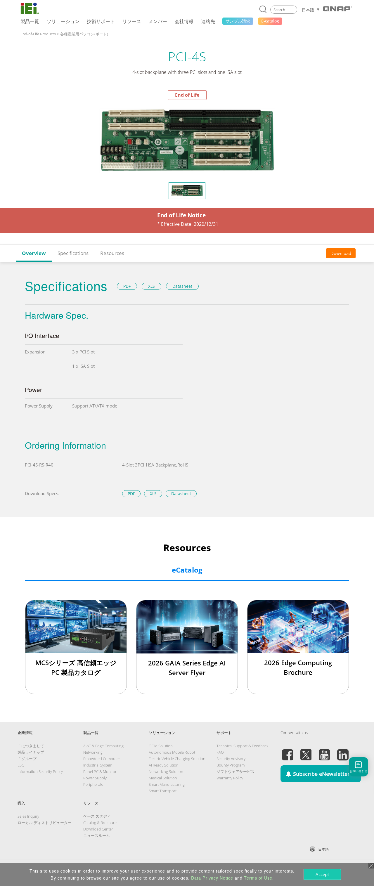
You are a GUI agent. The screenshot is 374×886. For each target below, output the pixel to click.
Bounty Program (231, 765)
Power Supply (95, 778)
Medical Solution (163, 778)
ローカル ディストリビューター (45, 822)
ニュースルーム (96, 835)
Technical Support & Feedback (242, 745)
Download (340, 253)
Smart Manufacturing (167, 784)
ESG (21, 765)
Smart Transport (162, 790)
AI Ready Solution (164, 765)
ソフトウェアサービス (235, 771)
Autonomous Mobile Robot (172, 752)
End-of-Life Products (38, 34)
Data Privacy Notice (212, 878)
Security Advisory (231, 758)
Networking (93, 752)
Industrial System (97, 765)
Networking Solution (166, 771)
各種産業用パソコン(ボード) (84, 34)
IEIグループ (27, 758)
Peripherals (93, 784)
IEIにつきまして (31, 745)
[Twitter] (306, 751)
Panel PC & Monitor (100, 771)
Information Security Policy (40, 771)
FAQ (220, 752)
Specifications (73, 253)
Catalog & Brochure (100, 822)
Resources (112, 253)
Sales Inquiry (28, 816)
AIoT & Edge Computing (103, 745)
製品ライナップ (31, 752)
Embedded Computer (101, 758)
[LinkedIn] (343, 751)
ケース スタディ (97, 816)
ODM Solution (161, 745)
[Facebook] (287, 751)
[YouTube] (324, 751)
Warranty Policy (230, 778)
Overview (34, 253)
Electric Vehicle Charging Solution (177, 758)
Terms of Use (258, 878)
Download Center (98, 829)
